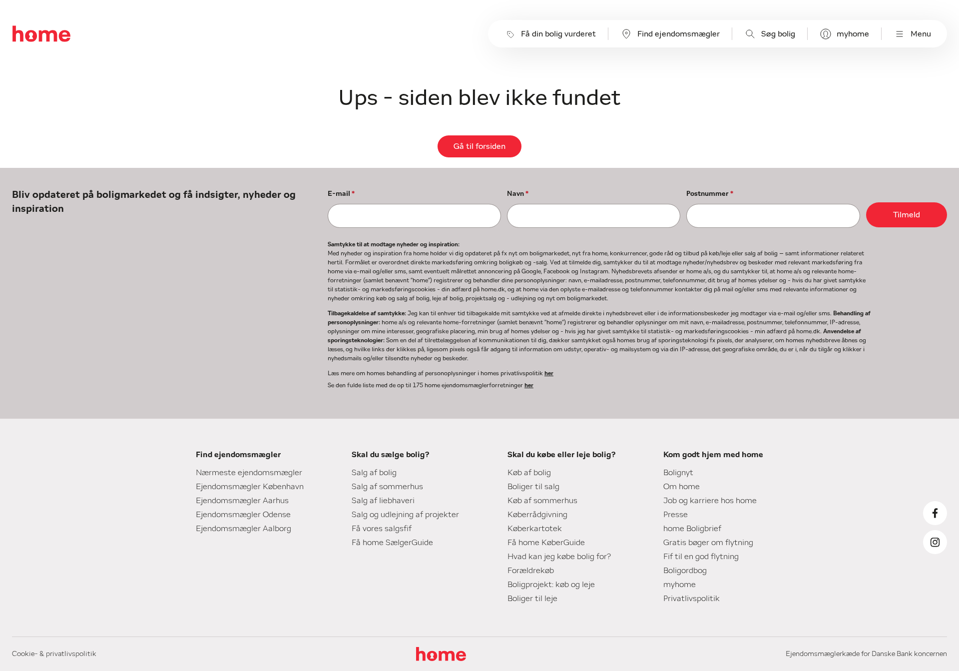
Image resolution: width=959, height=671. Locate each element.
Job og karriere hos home (710, 501)
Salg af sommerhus (387, 487)
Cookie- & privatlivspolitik (54, 654)
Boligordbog (685, 571)
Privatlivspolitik (691, 599)
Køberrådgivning (537, 515)
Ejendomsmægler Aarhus (242, 501)
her (548, 373)
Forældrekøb (530, 571)
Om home (681, 487)
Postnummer (709, 193)
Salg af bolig (374, 473)
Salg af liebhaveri (383, 501)
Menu (921, 34)
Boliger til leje (532, 599)
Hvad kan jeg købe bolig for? (559, 557)
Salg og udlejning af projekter (405, 515)
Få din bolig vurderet (558, 34)
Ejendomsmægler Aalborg (243, 529)
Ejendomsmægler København (250, 487)
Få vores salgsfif (382, 529)
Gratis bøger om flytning (708, 543)
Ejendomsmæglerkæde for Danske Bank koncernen (866, 654)
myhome (853, 34)
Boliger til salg (533, 487)
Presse (675, 515)
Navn (517, 193)
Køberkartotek (534, 529)
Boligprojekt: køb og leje (551, 585)
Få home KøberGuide (546, 543)
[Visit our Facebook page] (935, 513)
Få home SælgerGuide (392, 543)
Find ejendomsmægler (678, 34)
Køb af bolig (529, 473)
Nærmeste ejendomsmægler (249, 473)
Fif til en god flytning (701, 557)
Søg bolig (778, 34)
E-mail (341, 193)
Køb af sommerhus (542, 501)
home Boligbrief (692, 529)
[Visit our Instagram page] (935, 542)
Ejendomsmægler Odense (243, 515)
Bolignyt (678, 473)
